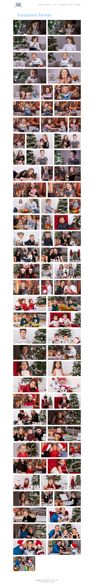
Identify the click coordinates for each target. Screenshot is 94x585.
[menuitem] (41, 5)
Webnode (47, 582)
